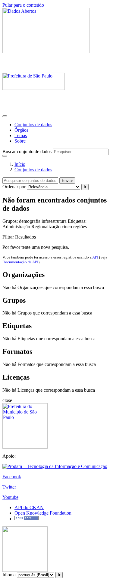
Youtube (10, 497)
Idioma (9, 574)
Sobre (20, 140)
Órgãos (21, 130)
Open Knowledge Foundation (42, 512)
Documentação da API (20, 262)
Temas (20, 135)
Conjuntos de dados (33, 124)
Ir (85, 187)
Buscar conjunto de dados (27, 151)
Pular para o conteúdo (23, 5)
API (95, 257)
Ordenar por (14, 186)
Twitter (9, 486)
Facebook (11, 476)
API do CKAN (29, 507)
